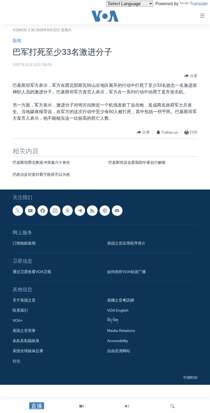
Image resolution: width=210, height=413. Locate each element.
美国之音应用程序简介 (126, 243)
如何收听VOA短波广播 (126, 271)
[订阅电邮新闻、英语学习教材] (117, 210)
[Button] (190, 76)
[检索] (172, 406)
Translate (199, 3)
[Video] (81, 406)
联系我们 (20, 310)
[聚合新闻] (92, 210)
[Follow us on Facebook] (42, 210)
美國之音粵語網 (120, 300)
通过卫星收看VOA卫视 (32, 271)
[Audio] (127, 406)
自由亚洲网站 (118, 351)
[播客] (105, 210)
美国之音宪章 (24, 330)
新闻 (17, 40)
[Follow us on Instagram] (55, 210)
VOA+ (18, 320)
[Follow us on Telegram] (80, 210)
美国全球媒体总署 (28, 351)
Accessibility (117, 341)
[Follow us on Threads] (67, 210)
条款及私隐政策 (26, 341)
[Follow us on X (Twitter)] (18, 210)
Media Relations (121, 330)
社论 (16, 361)
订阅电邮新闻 (24, 243)
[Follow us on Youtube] (30, 210)
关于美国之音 (24, 300)
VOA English (118, 310)
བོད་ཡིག (112, 320)
